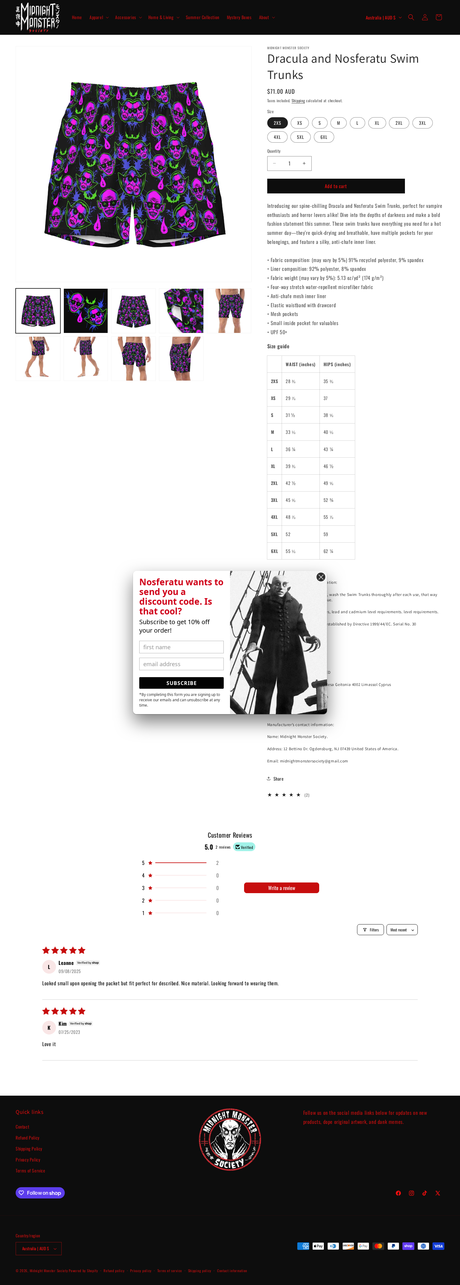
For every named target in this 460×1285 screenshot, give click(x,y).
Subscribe (181, 683)
